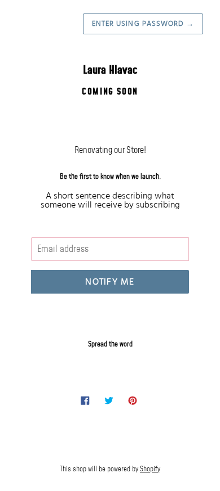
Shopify (150, 469)
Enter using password (143, 24)
